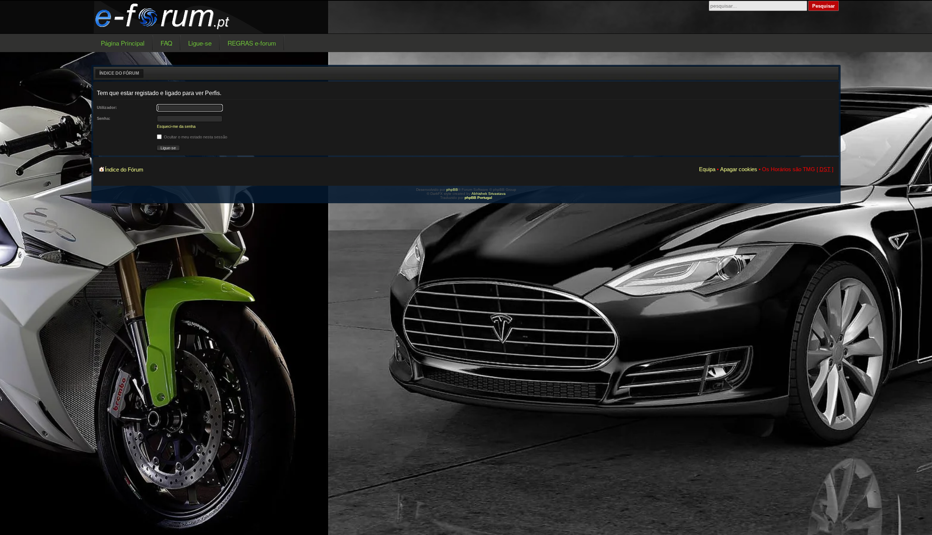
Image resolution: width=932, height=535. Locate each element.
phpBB (452, 190)
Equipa (707, 169)
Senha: (103, 118)
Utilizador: (107, 107)
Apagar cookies (738, 169)
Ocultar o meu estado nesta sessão (195, 137)
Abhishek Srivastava (488, 194)
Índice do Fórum (119, 73)
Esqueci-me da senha (176, 126)
